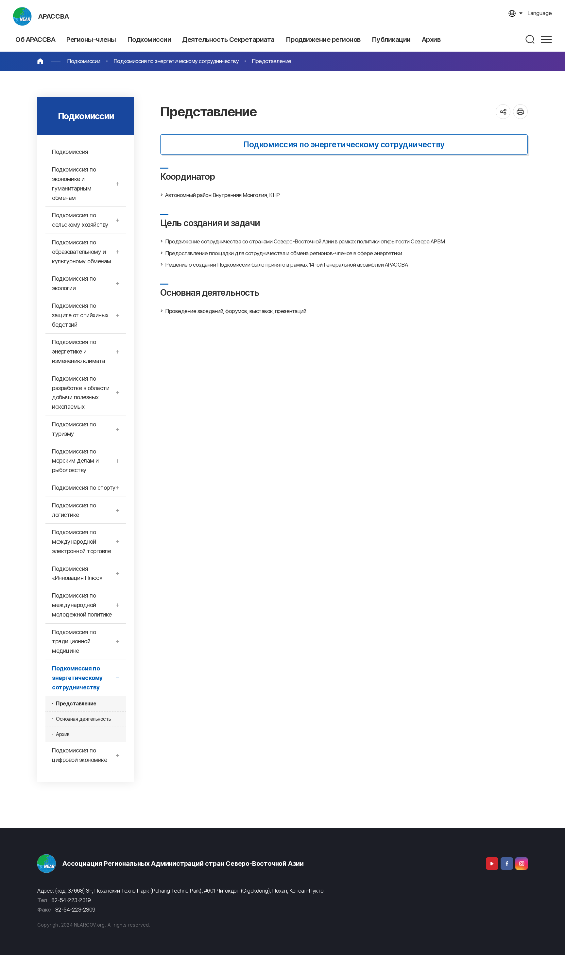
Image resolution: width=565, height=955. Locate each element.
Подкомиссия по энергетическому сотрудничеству (176, 61)
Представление (271, 61)
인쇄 (520, 111)
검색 (530, 39)
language (539, 13)
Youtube (492, 863)
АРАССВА (53, 16)
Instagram (521, 863)
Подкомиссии (83, 61)
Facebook (507, 863)
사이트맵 (546, 39)
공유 (503, 111)
